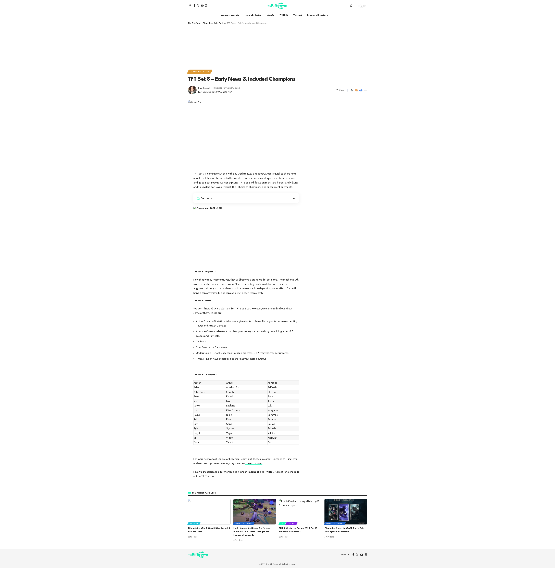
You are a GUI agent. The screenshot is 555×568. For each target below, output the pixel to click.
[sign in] (190, 5)
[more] (334, 15)
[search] (355, 5)
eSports (291, 523)
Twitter (269, 471)
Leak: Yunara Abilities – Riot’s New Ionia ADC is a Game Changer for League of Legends (251, 531)
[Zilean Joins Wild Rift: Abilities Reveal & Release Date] (209, 511)
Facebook (253, 471)
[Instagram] (206, 5)
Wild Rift (194, 523)
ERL (282, 523)
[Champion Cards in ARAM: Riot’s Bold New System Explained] (345, 511)
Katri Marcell (204, 87)
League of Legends (243, 523)
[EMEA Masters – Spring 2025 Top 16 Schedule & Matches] (300, 511)
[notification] (351, 5)
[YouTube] (202, 5)
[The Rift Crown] (277, 5)
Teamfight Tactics (199, 71)
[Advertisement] (277, 46)
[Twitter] (198, 5)
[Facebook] (194, 5)
